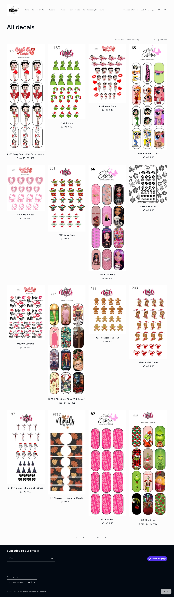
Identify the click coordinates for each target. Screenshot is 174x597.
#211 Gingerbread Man (107, 338)
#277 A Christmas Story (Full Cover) (66, 399)
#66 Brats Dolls (107, 274)
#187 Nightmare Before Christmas (25, 488)
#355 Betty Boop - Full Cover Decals (25, 154)
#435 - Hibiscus (148, 206)
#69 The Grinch (148, 520)
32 (98, 537)
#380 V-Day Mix (25, 344)
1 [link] (69, 537)
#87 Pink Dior (107, 519)
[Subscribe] (52, 558)
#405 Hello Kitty (25, 214)
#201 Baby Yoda (66, 235)
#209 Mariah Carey (148, 362)
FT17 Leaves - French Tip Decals (66, 498)
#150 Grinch (66, 123)
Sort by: (119, 40)
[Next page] (105, 537)
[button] (45, 10)
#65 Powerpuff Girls (148, 153)
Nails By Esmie (21, 591)
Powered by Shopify (38, 591)
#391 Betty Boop (107, 106)
